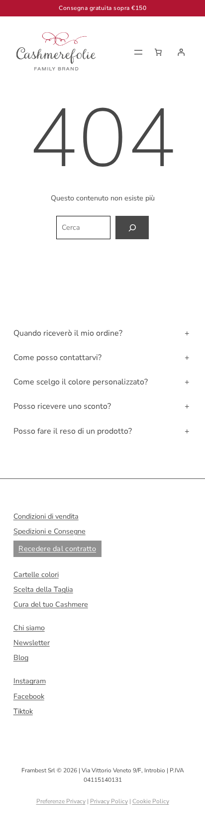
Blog (20, 657)
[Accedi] (181, 52)
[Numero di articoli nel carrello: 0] (158, 52)
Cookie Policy (150, 801)
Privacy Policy (109, 801)
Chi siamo (29, 628)
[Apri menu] (138, 52)
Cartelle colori (36, 574)
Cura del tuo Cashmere (50, 604)
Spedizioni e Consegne (49, 531)
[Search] (131, 227)
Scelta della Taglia (43, 589)
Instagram (29, 681)
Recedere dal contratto (57, 549)
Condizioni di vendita (46, 516)
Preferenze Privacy (61, 801)
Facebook (28, 696)
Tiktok (23, 711)
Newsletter (31, 643)
